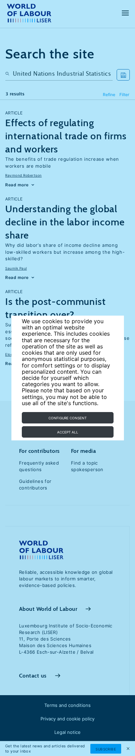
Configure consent (67, 418)
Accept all (67, 432)
